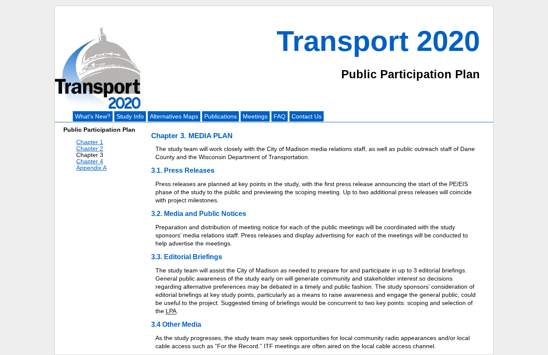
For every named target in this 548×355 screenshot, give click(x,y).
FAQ (280, 116)
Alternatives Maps (174, 116)
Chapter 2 (89, 148)
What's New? (92, 116)
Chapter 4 (89, 161)
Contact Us (307, 116)
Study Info (130, 116)
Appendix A (91, 168)
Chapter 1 (89, 142)
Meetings (255, 116)
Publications (220, 116)
